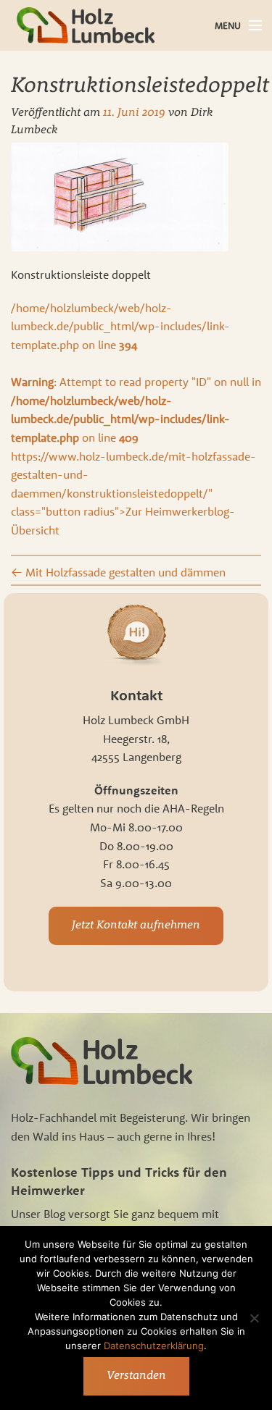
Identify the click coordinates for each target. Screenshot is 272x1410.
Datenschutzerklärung (154, 1345)
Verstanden (136, 1376)
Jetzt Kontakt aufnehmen (136, 925)
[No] (254, 1318)
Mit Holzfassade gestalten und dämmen (118, 572)
